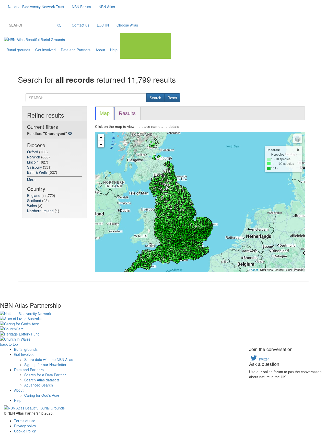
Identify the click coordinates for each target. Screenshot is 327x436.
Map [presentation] (105, 113)
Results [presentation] (127, 113)
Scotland (34, 200)
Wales (32, 205)
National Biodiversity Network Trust (36, 6)
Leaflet (253, 270)
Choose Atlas (127, 25)
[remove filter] (70, 133)
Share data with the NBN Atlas (48, 359)
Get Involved (45, 49)
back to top (9, 344)
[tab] (104, 113)
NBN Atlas (107, 6)
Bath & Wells (38, 172)
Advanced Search (38, 385)
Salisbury (35, 167)
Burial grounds (18, 49)
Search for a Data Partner (45, 374)
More (31, 179)
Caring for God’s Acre (41, 395)
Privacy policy (25, 425)
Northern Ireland (41, 210)
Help (114, 49)
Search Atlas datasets (42, 379)
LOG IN (103, 25)
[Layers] (297, 138)
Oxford (33, 151)
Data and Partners (75, 49)
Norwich (34, 156)
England (34, 195)
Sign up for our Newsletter (45, 364)
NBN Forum (81, 6)
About (100, 49)
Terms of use (24, 420)
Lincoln (33, 162)
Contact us (80, 25)
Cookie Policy (25, 430)
